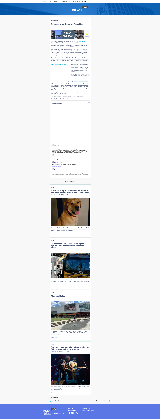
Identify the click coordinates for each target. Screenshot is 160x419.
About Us (70, 408)
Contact (64, 1)
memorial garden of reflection (81, 81)
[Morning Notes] (70, 315)
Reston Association (57, 103)
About (50, 1)
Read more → (54, 233)
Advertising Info (72, 410)
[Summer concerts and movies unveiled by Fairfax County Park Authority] (70, 369)
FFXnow (84, 1)
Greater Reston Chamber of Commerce (62, 102)
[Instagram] (74, 413)
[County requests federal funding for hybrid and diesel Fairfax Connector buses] (70, 265)
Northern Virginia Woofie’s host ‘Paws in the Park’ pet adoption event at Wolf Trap (70, 191)
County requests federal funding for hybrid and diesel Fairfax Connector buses (67, 245)
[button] (116, 1)
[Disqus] (70, 126)
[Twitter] (69, 413)
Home (45, 1)
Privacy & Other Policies (88, 410)
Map (70, 1)
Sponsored (54, 20)
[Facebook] (72, 413)
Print (89, 102)
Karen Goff (53, 27)
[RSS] (77, 413)
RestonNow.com (54, 194)
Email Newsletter (86, 408)
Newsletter (76, 1)
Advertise (57, 1)
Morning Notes (58, 296)
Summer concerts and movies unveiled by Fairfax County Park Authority (70, 348)
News (52, 187)
